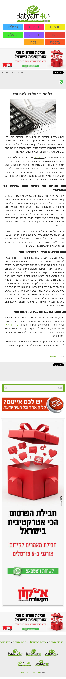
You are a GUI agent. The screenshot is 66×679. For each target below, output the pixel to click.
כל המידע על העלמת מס (32, 94)
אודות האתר (56, 642)
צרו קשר (5, 642)
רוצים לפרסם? (38, 642)
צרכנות (55, 42)
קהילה (13, 35)
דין (12, 325)
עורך (16, 325)
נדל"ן (34, 42)
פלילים (13, 27)
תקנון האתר (19, 642)
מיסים (7, 325)
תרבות (34, 35)
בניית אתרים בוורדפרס (30, 672)
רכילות (55, 35)
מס (35, 157)
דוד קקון (53, 357)
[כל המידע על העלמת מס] (33, 116)
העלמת (40, 157)
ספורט (34, 27)
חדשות (55, 27)
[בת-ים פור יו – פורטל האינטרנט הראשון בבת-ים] (33, 11)
